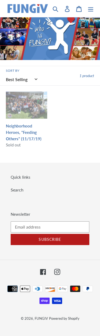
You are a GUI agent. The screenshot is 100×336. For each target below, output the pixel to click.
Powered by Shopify (64, 318)
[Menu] (91, 8)
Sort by (12, 71)
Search (17, 189)
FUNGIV (41, 318)
